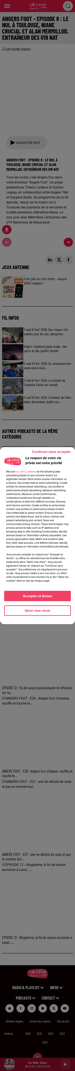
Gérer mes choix (37, 610)
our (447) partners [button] (26, 471)
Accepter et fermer (37, 595)
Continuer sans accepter (51, 451)
